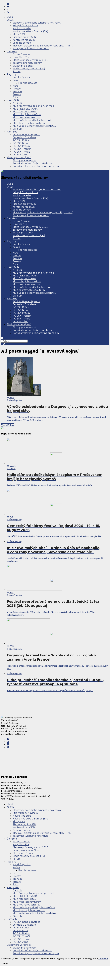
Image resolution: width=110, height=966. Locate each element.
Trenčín (17, 91)
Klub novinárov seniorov (26, 117)
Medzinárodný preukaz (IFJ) (29, 68)
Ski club (17, 128)
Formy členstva (21, 54)
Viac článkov (7, 425)
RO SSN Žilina (20, 154)
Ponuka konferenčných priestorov (32, 163)
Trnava (17, 94)
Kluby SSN (19, 34)
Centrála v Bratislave (24, 137)
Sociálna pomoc (22, 42)
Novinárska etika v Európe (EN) (30, 31)
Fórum (16, 71)
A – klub (17, 103)
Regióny (11, 74)
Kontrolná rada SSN (24, 40)
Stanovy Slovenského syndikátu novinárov (37, 22)
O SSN (10, 19)
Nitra (15, 85)
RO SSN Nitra (20, 143)
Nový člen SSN (21, 57)
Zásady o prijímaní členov (27, 63)
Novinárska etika (22, 28)
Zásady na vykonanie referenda (31, 48)
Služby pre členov (23, 65)
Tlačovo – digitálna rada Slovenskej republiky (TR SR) (43, 45)
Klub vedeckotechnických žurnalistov (34, 126)
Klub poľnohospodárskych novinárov (34, 120)
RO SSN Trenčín (22, 149)
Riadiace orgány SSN (24, 37)
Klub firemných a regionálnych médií (34, 106)
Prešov (17, 88)
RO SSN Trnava (21, 151)
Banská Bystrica (22, 77)
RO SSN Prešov (21, 146)
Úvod (10, 17)
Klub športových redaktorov (29, 123)
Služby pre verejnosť (19, 157)
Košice (16, 80)
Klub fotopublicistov (24, 111)
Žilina (15, 97)
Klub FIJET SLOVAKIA (25, 108)
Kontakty (12, 131)
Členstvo (12, 51)
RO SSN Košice (21, 140)
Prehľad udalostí (28, 83)
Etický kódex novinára (25, 25)
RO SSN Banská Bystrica (26, 134)
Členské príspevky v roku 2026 (30, 60)
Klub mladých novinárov (27, 114)
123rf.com (103, 958)
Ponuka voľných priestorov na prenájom (36, 166)
